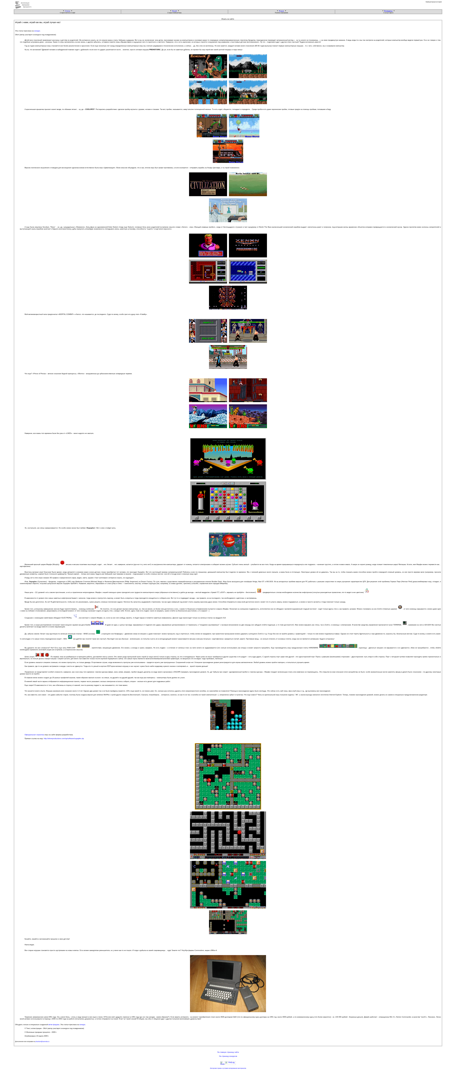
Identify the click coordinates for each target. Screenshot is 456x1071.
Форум (281, 11)
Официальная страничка (34, 735)
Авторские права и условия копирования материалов (228, 1068)
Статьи (67, 11)
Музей (174, 11)
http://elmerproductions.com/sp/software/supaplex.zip (64, 738)
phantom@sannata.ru (42, 1041)
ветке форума (53, 1024)
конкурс (37, 31)
